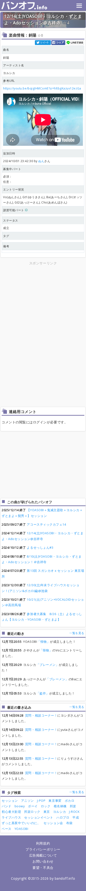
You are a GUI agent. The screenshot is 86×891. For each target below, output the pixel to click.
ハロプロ (62, 817)
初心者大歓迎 (11, 811)
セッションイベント (38, 817)
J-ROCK (74, 811)
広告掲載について (43, 855)
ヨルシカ (59, 811)
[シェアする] (58, 42)
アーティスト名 (13, 65)
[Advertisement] (43, 299)
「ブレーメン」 (47, 664)
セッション (10, 800)
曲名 (6, 50)
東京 (46, 811)
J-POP (41, 800)
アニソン (27, 800)
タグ (6, 236)
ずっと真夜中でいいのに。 (21, 823)
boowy (20, 806)
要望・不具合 (42, 867)
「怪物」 (43, 641)
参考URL (9, 81)
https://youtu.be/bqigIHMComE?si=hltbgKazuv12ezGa (42, 88)
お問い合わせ (42, 861)
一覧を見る (76, 633)
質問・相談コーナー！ (41, 715)
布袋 (69, 823)
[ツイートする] (43, 42)
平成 (75, 817)
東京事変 (54, 800)
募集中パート (12, 169)
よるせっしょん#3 (40, 547)
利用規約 (43, 843)
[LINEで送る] (75, 42)
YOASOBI (21, 829)
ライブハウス (11, 817)
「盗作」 (42, 693)
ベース (6, 829)
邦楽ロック (32, 811)
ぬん (41, 161)
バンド (6, 806)
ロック (46, 806)
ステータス (10, 220)
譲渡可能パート (14, 210)
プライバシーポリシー (43, 849)
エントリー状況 (13, 189)
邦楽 (73, 806)
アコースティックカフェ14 (46, 524)
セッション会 (53, 823)
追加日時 (9, 153)
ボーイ (33, 806)
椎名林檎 (60, 806)
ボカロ (70, 800)
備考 (6, 246)
